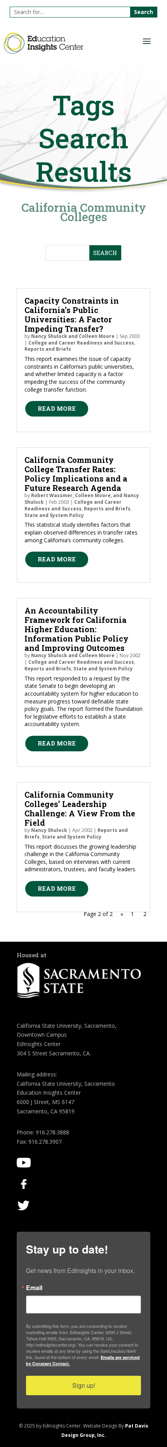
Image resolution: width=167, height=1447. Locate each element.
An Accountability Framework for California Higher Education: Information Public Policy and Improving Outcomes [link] (76, 629)
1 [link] (132, 914)
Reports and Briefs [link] (47, 349)
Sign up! (83, 1385)
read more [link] (57, 408)
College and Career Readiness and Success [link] (81, 342)
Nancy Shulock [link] (49, 830)
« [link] (121, 914)
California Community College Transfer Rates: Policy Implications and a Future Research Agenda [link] (75, 474)
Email (34, 1288)
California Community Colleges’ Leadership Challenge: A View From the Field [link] (79, 808)
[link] (44, 51)
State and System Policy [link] (54, 515)
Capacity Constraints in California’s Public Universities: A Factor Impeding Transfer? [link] (71, 314)
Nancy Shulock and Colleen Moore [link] (73, 336)
